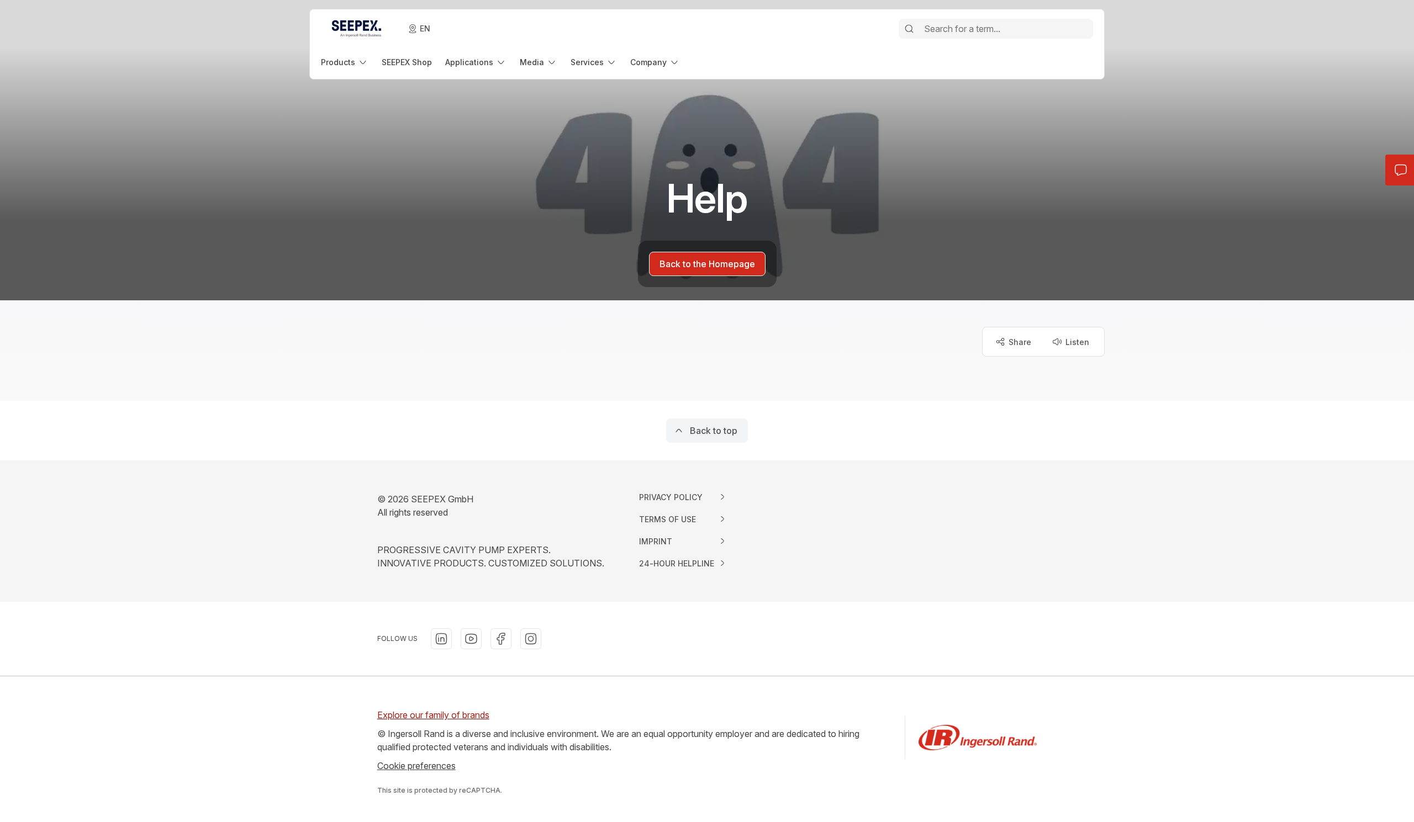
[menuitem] (344, 62)
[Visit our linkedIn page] (441, 638)
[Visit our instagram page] (530, 638)
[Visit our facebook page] (500, 638)
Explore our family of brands (433, 714)
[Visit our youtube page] (471, 638)
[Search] (909, 29)
